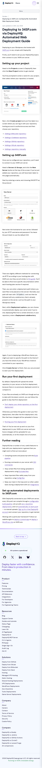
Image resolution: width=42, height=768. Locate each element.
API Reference (7, 594)
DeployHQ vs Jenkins (9, 735)
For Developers (7, 600)
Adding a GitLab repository (14, 145)
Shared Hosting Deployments (12, 681)
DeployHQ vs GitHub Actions (12, 738)
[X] (12, 557)
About (4, 705)
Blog (3, 616)
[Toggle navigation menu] (38, 3)
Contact (5, 711)
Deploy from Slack (8, 670)
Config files (21, 478)
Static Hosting (7, 678)
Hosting (4, 673)
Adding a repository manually (15, 149)
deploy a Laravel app (21, 519)
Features (5, 583)
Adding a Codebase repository (16, 138)
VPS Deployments (8, 683)
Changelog (6, 627)
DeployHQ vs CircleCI (9, 740)
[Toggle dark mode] (34, 3)
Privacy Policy (7, 716)
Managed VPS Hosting (10, 675)
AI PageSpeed (7, 632)
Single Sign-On (7, 646)
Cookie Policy (7, 721)
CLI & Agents (6, 640)
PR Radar (5, 643)
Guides (4, 16)
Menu (21, 11)
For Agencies (6, 602)
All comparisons (7, 746)
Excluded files (24, 471)
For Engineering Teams (10, 605)
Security (5, 719)
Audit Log (5, 648)
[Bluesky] (28, 557)
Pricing (4, 586)
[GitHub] (4, 557)
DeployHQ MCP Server (10, 637)
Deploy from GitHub (9, 662)
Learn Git (5, 629)
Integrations (34, 485)
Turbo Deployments (9, 692)
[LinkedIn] (20, 557)
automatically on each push (28, 507)
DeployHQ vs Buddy (9, 732)
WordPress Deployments (11, 686)
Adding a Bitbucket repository (15, 134)
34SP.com (5, 50)
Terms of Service (8, 713)
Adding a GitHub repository (14, 141)
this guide (31, 279)
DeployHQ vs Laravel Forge (11, 743)
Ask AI (4, 651)
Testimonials (6, 589)
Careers (5, 708)
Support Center (7, 618)
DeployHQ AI (6, 635)
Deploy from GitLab (9, 665)
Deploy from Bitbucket (10, 667)
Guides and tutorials (9, 621)
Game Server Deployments (11, 694)
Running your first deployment (15, 422)
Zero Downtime (7, 689)
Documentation (7, 591)
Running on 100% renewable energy (21, 761)
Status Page (6, 624)
